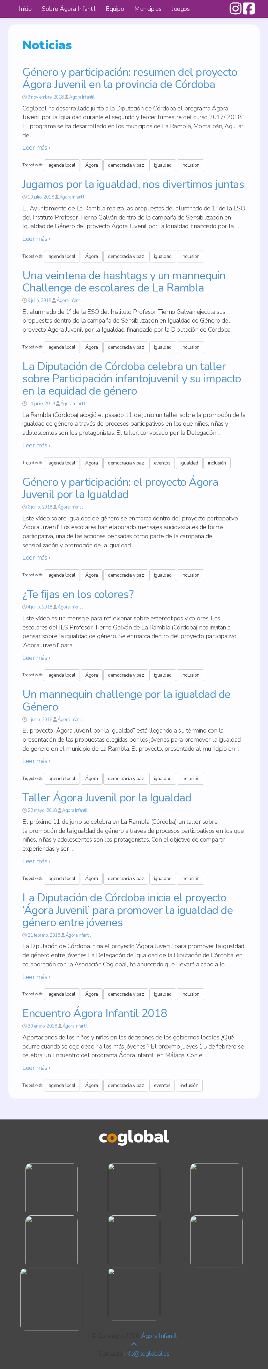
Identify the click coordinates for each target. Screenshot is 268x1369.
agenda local (62, 165)
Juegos (180, 9)
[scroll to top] (134, 1344)
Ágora (91, 165)
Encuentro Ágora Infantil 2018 (94, 1013)
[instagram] (235, 11)
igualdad (163, 165)
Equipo (115, 9)
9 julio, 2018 (39, 300)
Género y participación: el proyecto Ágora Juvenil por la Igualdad (120, 488)
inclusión (190, 165)
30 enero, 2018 (42, 1026)
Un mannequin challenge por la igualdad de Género (126, 700)
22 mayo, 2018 (42, 810)
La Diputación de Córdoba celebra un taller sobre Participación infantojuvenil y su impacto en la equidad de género (131, 378)
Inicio (25, 9)
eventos (162, 463)
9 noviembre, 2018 (46, 97)
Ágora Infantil (81, 97)
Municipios (147, 9)
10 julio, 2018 (41, 197)
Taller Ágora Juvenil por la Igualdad (106, 797)
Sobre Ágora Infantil (68, 9)
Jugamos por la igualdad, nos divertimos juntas (133, 184)
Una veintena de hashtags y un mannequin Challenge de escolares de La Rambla (124, 281)
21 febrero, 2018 (44, 935)
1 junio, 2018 (40, 719)
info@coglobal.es (146, 1353)
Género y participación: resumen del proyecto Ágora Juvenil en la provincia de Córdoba (129, 78)
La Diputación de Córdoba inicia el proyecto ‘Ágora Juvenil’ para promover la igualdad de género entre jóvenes (127, 910)
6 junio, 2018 (40, 507)
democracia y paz (126, 165)
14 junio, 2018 (41, 404)
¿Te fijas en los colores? (78, 594)
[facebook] (247, 11)
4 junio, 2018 (40, 607)
